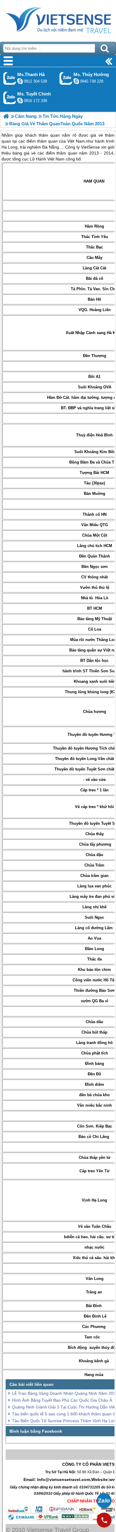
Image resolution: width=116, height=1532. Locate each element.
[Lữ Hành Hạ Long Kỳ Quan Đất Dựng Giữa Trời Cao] (6, 116)
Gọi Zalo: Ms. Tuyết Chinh (9, 97)
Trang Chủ (58, 19)
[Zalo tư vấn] (104, 1500)
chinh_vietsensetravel (20, 101)
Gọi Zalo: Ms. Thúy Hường (66, 78)
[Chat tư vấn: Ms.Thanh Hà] (20, 81)
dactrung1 (76, 81)
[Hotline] (104, 1520)
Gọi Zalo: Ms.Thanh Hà (9, 78)
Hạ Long (99, 1200)
